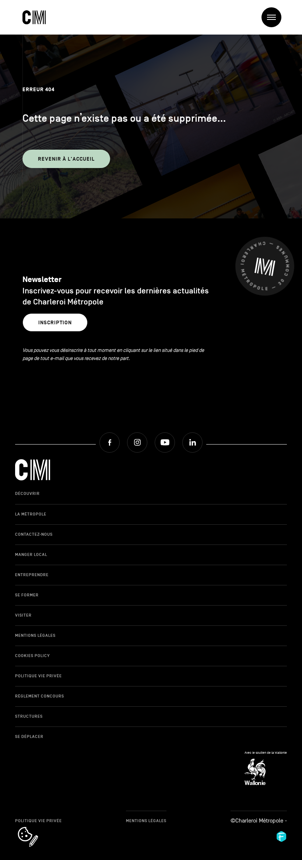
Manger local (31, 554)
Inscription (55, 323)
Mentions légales (35, 635)
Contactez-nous (34, 534)
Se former (27, 594)
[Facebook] (109, 442)
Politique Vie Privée (38, 675)
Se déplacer (29, 736)
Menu (271, 17)
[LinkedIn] (192, 442)
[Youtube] (165, 442)
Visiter (23, 615)
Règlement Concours (39, 696)
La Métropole (30, 514)
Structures (29, 716)
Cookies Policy (32, 655)
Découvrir (27, 493)
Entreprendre (32, 574)
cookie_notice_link (37, 827)
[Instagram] (137, 442)
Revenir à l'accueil (66, 159)
